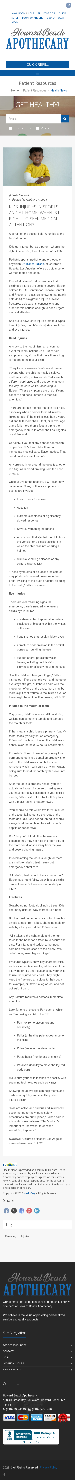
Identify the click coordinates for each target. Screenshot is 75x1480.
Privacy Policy (12, 1369)
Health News (22, 128)
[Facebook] (68, 5)
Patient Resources (34, 90)
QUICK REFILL (38, 64)
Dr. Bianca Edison (33, 264)
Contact (8, 1351)
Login (14, 22)
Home (15, 90)
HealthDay (29, 1193)
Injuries (25, 1236)
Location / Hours (32, 17)
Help (31, 13)
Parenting (10, 1236)
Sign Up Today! (56, 17)
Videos (45, 128)
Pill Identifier (46, 13)
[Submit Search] (65, 118)
